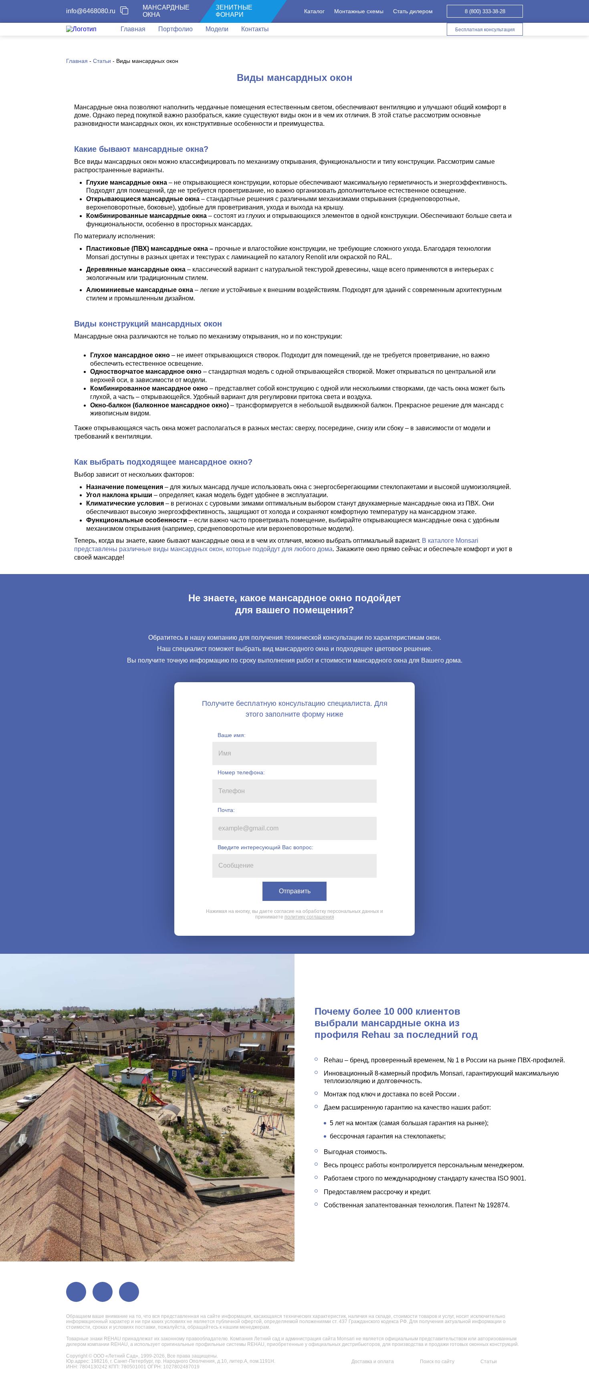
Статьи (488, 1361)
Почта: (226, 810)
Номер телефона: (241, 772)
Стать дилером (413, 11)
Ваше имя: (232, 735)
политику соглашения (309, 917)
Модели (217, 29)
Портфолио (175, 29)
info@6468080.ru (90, 11)
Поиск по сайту (437, 1361)
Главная (133, 29)
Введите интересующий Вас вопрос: (265, 847)
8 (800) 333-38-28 (485, 11)
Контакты (255, 29)
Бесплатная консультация (485, 29)
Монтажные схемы (358, 11)
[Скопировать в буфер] (127, 11)
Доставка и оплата (372, 1361)
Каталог (314, 11)
